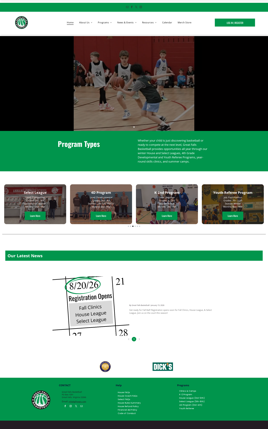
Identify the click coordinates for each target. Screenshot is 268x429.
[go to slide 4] (135, 226)
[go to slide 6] (139, 226)
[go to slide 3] (132, 226)
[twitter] (136, 7)
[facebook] (132, 7)
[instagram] (141, 7)
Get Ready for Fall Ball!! (153, 299)
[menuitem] (70, 22)
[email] (127, 7)
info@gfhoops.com (77, 401)
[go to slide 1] (134, 127)
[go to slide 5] (137, 226)
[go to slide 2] (130, 226)
